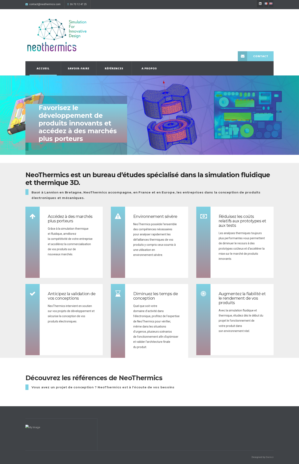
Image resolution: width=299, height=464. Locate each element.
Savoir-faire (78, 68)
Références (114, 68)
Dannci (270, 457)
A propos (149, 68)
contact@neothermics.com (45, 4)
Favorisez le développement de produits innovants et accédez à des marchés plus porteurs (78, 123)
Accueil (43, 68)
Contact (260, 56)
